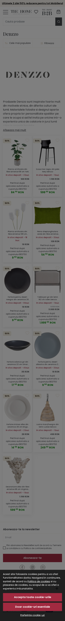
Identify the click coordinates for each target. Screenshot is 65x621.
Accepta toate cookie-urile (32, 597)
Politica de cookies (39, 581)
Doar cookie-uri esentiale (32, 607)
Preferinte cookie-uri (32, 615)
